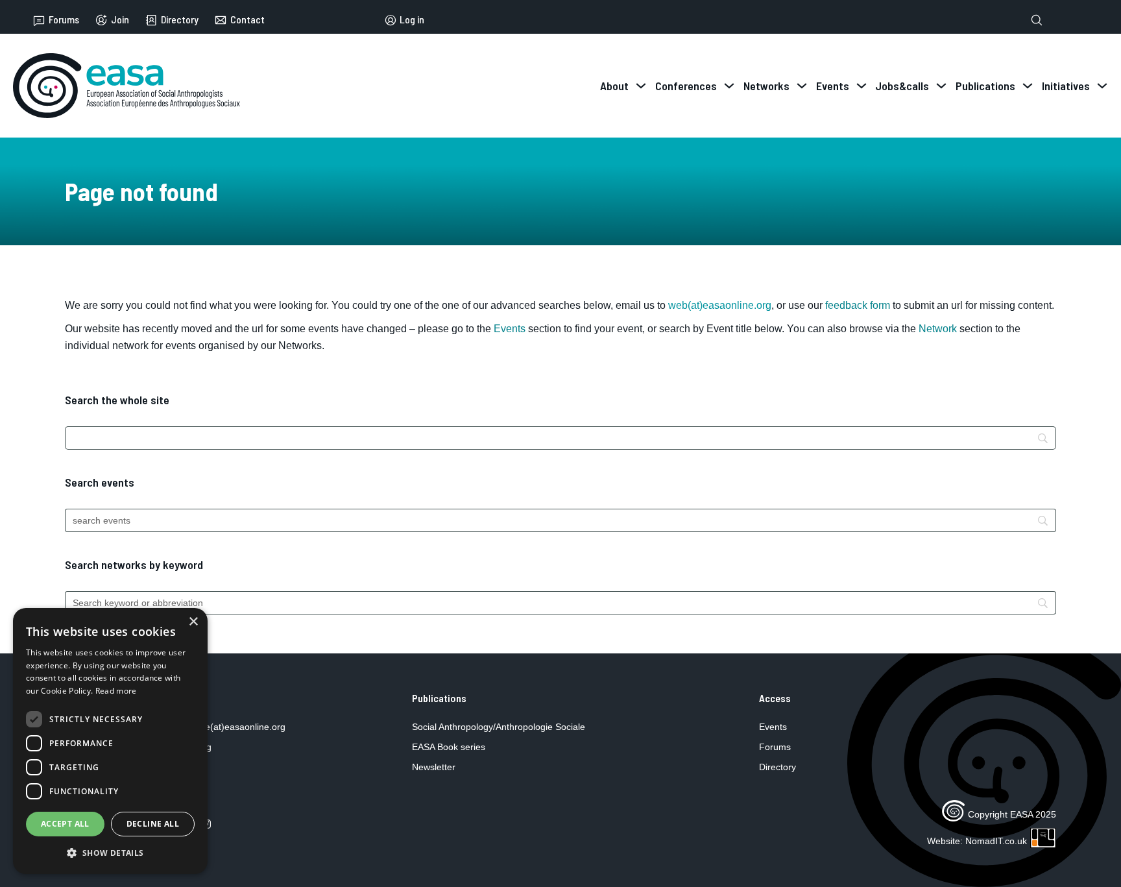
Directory (180, 20)
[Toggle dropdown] (641, 85)
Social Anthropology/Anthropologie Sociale (498, 727)
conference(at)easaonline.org (224, 727)
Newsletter (433, 767)
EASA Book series (448, 747)
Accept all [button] (65, 823)
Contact (247, 20)
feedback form (857, 305)
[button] (110, 853)
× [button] (193, 622)
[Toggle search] (1036, 20)
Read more (116, 690)
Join (120, 20)
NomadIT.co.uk (996, 841)
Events (509, 328)
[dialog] (110, 741)
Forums (64, 20)
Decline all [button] (153, 823)
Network (938, 328)
